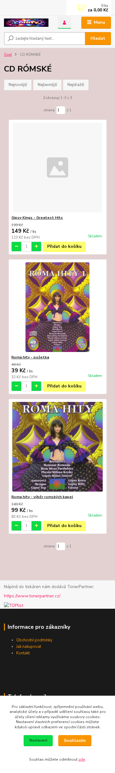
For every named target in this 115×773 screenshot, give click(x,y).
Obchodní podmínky (34, 640)
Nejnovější (18, 85)
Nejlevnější (47, 85)
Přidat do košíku (64, 246)
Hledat (97, 38)
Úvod (8, 54)
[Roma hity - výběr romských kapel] (57, 447)
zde (82, 759)
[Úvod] (26, 22)
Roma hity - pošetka (30, 357)
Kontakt (23, 653)
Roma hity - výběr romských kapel (42, 496)
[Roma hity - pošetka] (57, 307)
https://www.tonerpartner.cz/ (32, 596)
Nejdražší (75, 85)
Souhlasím (75, 740)
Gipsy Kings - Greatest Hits (37, 217)
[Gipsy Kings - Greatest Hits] (57, 167)
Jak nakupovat (28, 646)
